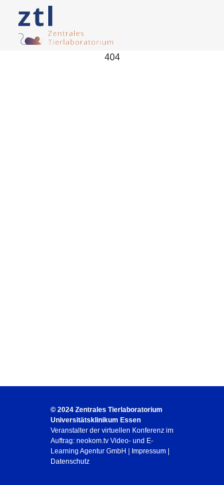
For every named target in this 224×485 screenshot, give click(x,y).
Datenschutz (70, 461)
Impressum (149, 451)
